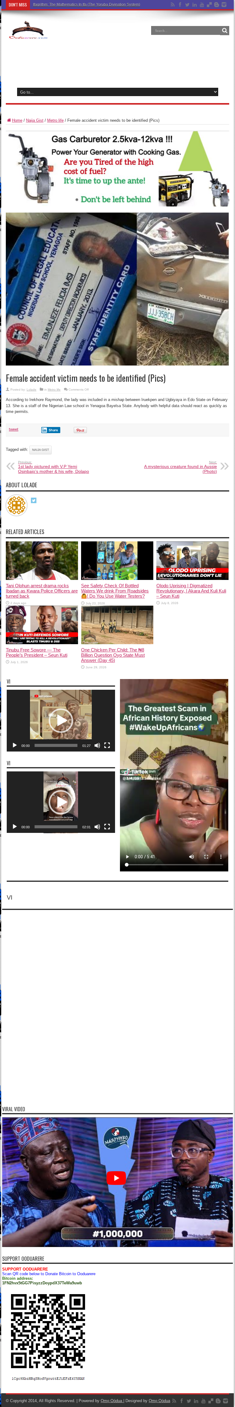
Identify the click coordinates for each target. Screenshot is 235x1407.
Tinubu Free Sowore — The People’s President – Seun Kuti (36, 652)
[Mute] (97, 745)
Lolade (31, 389)
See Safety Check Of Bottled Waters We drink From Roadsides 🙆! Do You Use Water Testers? (115, 591)
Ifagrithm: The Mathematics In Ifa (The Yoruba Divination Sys (83, 4)
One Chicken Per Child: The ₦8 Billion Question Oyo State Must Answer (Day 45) (113, 655)
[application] (61, 721)
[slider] (56, 745)
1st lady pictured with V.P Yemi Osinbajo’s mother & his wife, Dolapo (53, 467)
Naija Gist (34, 120)
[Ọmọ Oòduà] (28, 35)
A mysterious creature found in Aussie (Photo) (180, 467)
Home (17, 120)
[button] (61, 720)
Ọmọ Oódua (112, 1400)
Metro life (55, 120)
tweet (13, 429)
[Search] (224, 30)
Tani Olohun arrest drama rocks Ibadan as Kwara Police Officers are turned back (42, 591)
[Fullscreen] (107, 745)
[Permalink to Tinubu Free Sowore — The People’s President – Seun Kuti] (42, 642)
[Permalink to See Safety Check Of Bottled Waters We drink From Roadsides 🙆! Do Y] (117, 578)
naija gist (40, 449)
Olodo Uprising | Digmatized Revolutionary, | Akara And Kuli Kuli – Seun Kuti (191, 591)
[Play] (15, 745)
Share (53, 430)
